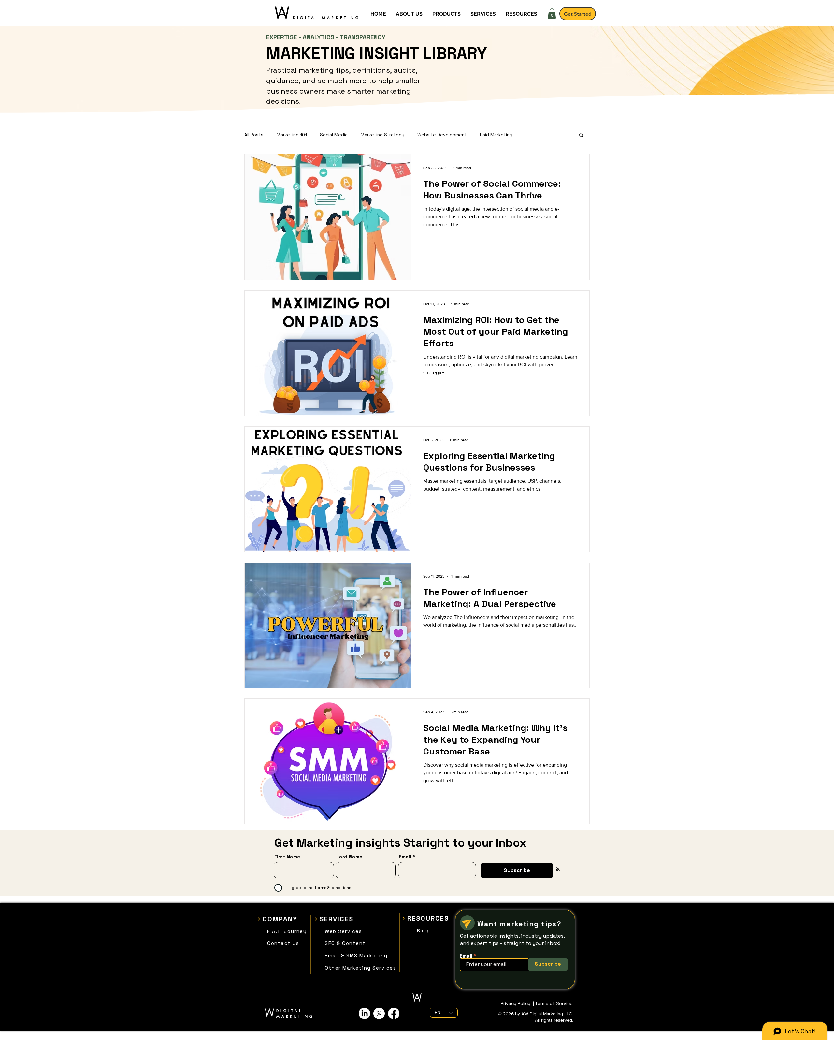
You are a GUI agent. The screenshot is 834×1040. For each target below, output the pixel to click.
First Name (287, 856)
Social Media (334, 135)
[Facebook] (393, 1013)
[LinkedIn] (364, 1013)
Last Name (349, 856)
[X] (379, 1013)
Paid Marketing (496, 135)
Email (405, 856)
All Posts (254, 135)
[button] (552, 13)
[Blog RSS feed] (558, 869)
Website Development (442, 135)
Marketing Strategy (382, 135)
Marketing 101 (292, 135)
